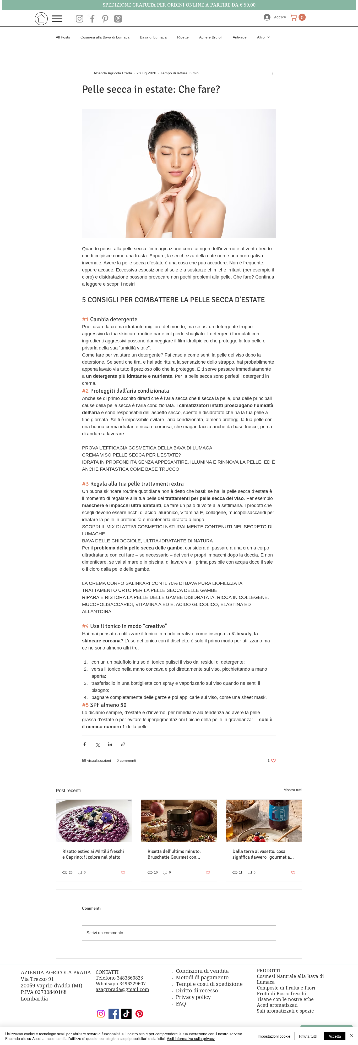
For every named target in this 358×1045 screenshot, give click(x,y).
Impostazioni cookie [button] (274, 1036)
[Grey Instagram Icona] (79, 19)
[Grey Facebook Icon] (92, 19)
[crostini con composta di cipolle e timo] (179, 821)
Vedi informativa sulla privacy (191, 1038)
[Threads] (118, 19)
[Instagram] (101, 1014)
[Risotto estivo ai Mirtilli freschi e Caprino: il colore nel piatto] (94, 821)
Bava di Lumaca (153, 37)
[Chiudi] (352, 1036)
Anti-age (240, 37)
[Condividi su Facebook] (84, 744)
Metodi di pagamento (202, 978)
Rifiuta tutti (308, 1036)
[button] (298, 17)
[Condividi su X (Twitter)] (97, 744)
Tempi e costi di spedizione (209, 984)
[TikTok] (126, 1014)
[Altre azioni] (273, 73)
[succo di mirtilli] (264, 821)
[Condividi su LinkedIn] (110, 744)
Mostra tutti (293, 790)
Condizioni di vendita (202, 971)
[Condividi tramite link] (123, 744)
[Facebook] (114, 1014)
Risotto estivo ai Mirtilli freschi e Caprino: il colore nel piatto (93, 854)
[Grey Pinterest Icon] (105, 19)
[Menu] (59, 19)
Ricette (183, 37)
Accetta (335, 1036)
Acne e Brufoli (210, 37)
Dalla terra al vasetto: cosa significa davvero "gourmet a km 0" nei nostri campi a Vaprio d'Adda (263, 854)
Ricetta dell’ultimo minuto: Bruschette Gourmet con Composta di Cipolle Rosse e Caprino (176, 854)
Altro (261, 37)
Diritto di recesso (197, 991)
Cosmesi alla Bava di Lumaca (104, 37)
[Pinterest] (139, 1014)
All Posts (63, 37)
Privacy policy (193, 997)
